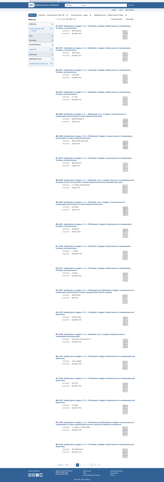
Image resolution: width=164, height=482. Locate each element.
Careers (112, 475)
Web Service (129, 10)
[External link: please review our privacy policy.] (29, 475)
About (114, 10)
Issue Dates (33, 54)
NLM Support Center (116, 471)
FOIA (84, 473)
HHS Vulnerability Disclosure (91, 475)
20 (129, 19)
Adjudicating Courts (35, 59)
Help (121, 10)
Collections (32, 24)
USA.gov (87, 479)
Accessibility (114, 473)
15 (99, 465)
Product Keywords (35, 45)
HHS (82, 479)
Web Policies (87, 471)
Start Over (32, 15)
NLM (75, 479)
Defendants (33, 40)
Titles (31, 36)
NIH (79, 479)
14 (95, 465)
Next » (75, 19)
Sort (116, 19)
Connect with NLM (33, 471)
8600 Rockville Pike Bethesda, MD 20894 (62, 473)
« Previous (59, 19)
